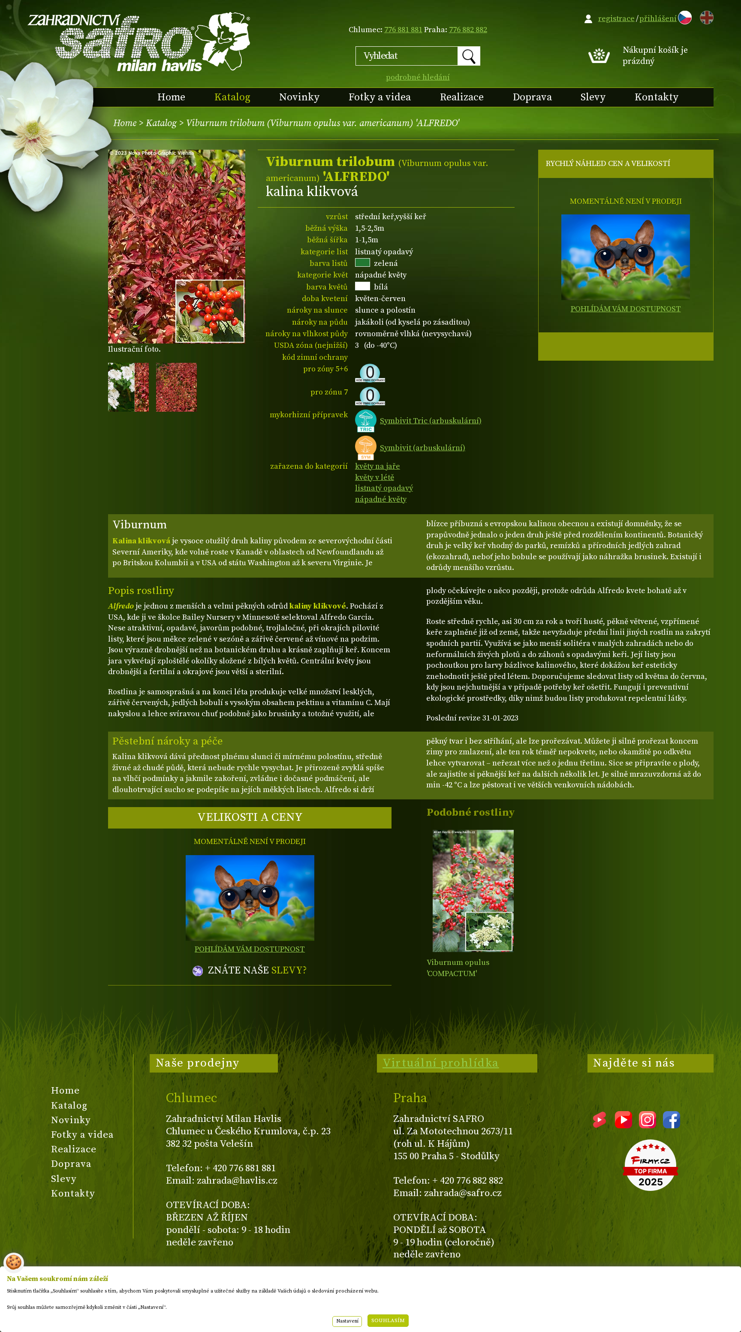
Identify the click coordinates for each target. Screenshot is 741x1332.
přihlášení (658, 19)
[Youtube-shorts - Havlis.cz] (599, 1125)
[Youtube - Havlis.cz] (623, 1125)
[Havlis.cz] (139, 41)
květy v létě (374, 477)
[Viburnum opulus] (473, 891)
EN (705, 16)
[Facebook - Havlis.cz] (672, 1125)
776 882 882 (468, 30)
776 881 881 (403, 30)
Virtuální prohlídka (441, 1063)
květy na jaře (377, 466)
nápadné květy (381, 499)
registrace (616, 19)
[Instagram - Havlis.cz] (648, 1125)
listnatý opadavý (384, 488)
